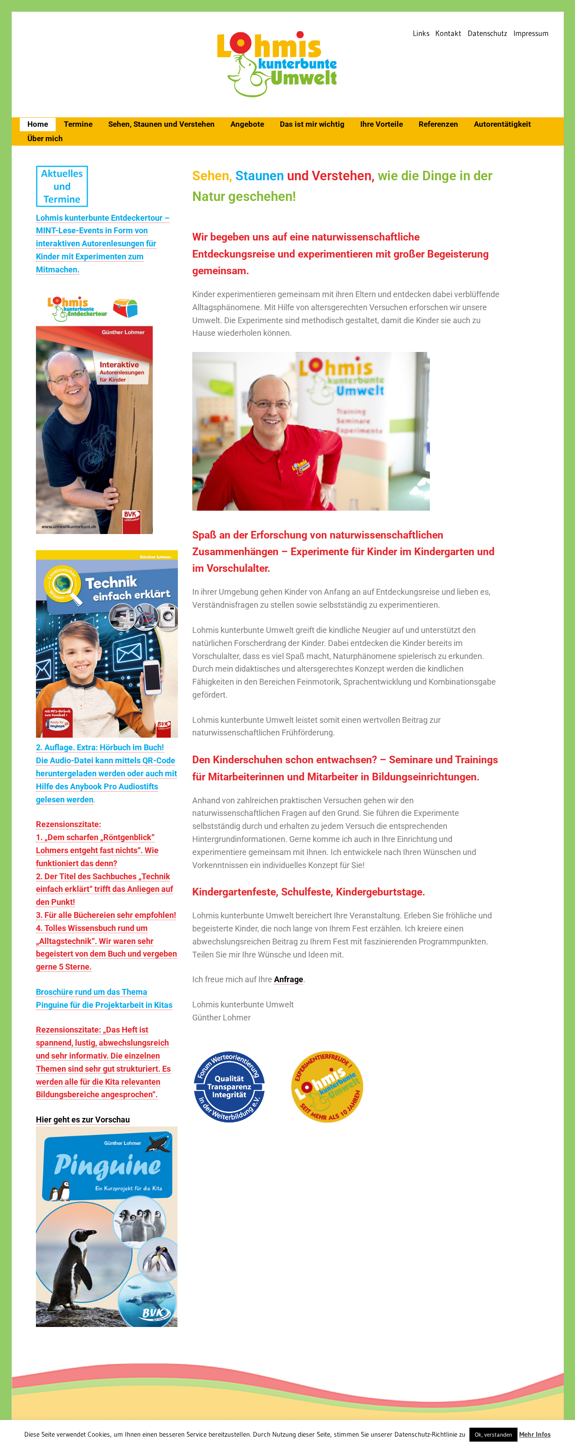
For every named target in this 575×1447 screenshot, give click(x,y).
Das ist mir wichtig (312, 124)
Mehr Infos (535, 1434)
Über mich (45, 138)
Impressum (530, 33)
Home (37, 124)
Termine (78, 124)
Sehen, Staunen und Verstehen (161, 124)
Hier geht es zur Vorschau (83, 1119)
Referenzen (438, 124)
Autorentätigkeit (502, 124)
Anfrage (288, 979)
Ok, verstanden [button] (493, 1434)
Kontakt (448, 33)
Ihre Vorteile (381, 124)
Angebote (247, 124)
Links (421, 33)
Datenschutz (487, 33)
